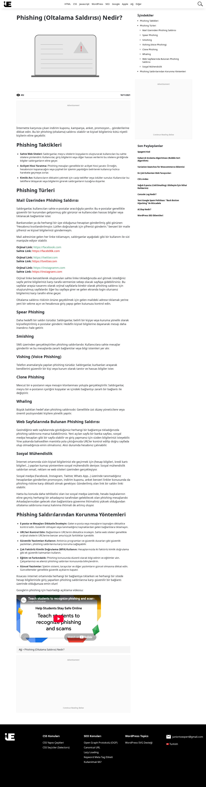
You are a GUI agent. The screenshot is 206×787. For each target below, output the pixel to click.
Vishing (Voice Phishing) (154, 44)
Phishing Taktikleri (149, 20)
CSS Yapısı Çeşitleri (53, 742)
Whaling (146, 54)
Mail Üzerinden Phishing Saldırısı (159, 30)
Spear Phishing (150, 35)
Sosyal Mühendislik (152, 66)
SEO (107, 3)
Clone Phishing (150, 49)
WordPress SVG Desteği (138, 742)
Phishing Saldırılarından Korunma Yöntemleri (163, 71)
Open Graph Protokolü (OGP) (100, 742)
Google (116, 3)
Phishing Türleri (148, 25)
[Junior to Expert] (10, 746)
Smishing (147, 39)
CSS (75, 3)
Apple (125, 3)
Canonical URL (92, 747)
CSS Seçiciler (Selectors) (56, 747)
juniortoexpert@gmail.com (187, 736)
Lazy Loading (91, 752)
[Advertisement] (73, 115)
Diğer (138, 3)
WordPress (97, 3)
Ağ (131, 3)
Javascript (84, 3)
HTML (68, 3)
